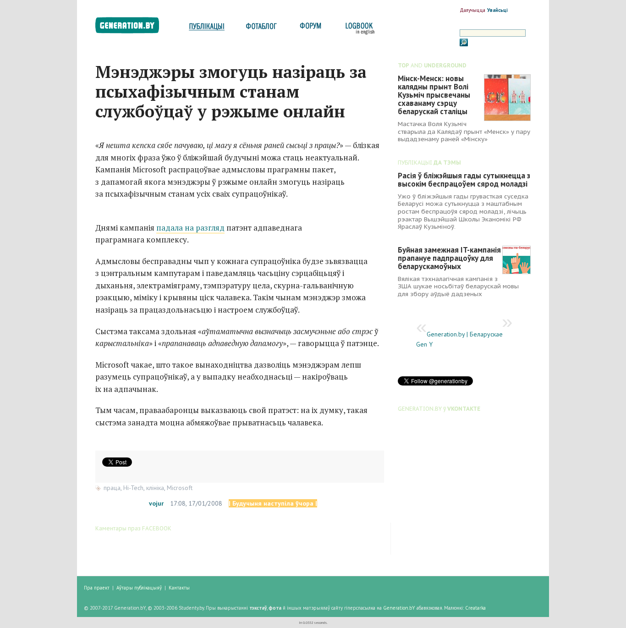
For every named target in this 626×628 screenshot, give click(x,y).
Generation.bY (399, 608)
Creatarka (475, 608)
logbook (358, 29)
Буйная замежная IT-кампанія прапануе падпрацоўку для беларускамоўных (449, 258)
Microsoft (179, 488)
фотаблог (262, 29)
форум (310, 29)
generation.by (132, 27)
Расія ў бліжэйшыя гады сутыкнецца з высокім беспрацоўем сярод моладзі (464, 180)
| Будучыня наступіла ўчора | (273, 503)
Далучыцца (472, 10)
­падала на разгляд (190, 227)
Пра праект (97, 587)
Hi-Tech (133, 488)
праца (112, 488)
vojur (156, 503)
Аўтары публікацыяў (139, 587)
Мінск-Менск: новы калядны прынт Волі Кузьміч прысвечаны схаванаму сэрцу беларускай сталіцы (434, 94)
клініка (155, 488)
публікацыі (206, 29)
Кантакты (179, 587)
